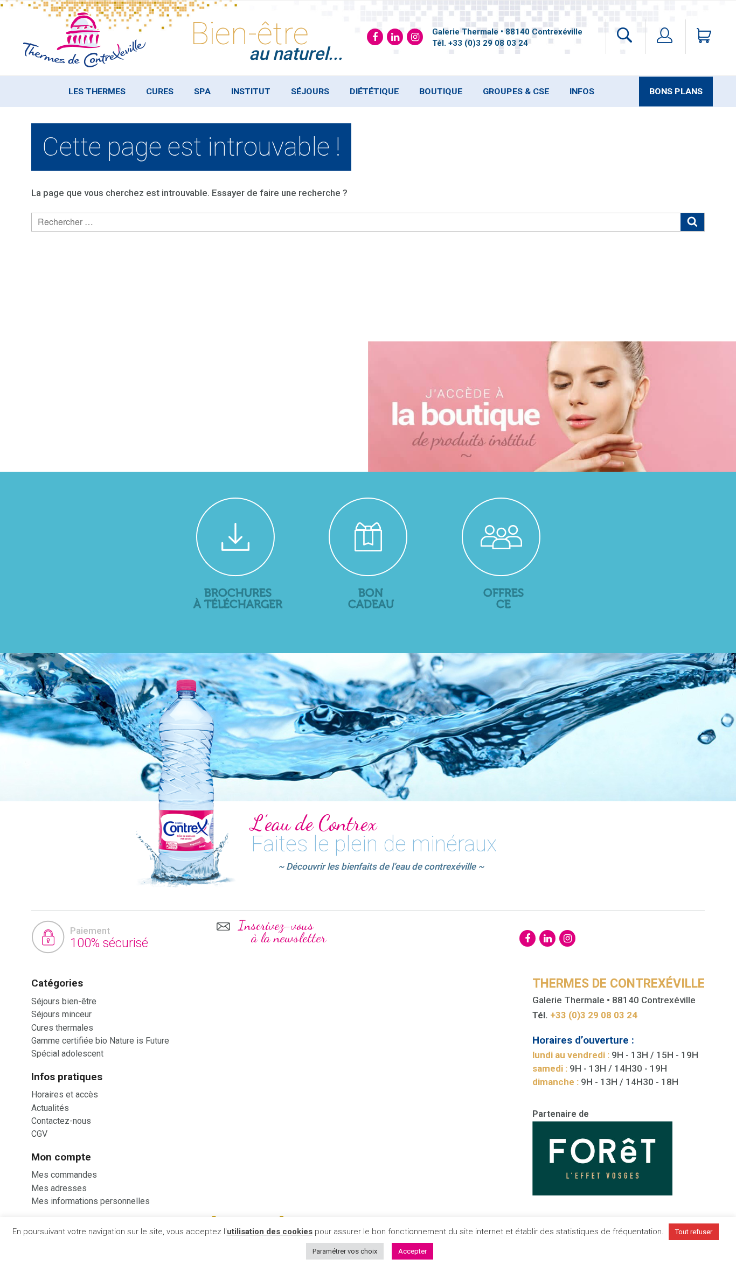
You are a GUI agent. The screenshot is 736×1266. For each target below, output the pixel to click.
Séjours (310, 91)
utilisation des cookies (270, 1231)
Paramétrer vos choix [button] (345, 1251)
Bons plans (676, 91)
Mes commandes (64, 1175)
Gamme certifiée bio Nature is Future (100, 1041)
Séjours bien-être (63, 1001)
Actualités (50, 1108)
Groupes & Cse (516, 91)
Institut (250, 91)
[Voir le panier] (699, 36)
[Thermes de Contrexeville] (84, 39)
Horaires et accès (64, 1094)
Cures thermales (62, 1028)
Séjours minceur (61, 1014)
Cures (159, 91)
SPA (202, 91)
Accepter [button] (412, 1251)
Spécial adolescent (67, 1053)
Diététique (374, 91)
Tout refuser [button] (693, 1232)
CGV (39, 1134)
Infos (582, 91)
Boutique (440, 91)
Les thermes (97, 91)
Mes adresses (59, 1188)
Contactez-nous (61, 1121)
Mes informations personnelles (90, 1201)
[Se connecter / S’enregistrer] (664, 36)
